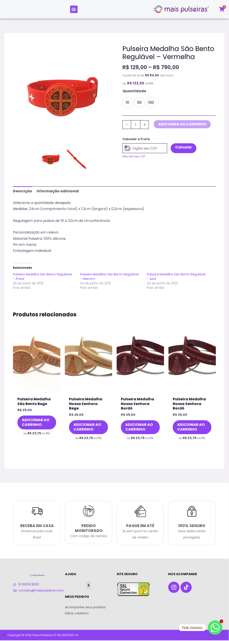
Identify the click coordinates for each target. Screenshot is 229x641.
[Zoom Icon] (63, 95)
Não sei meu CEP (133, 156)
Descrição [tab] (22, 191)
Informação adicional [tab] (58, 191)
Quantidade (134, 91)
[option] (63, 95)
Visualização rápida (36, 389)
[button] (74, 9)
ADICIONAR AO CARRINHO (182, 124)
